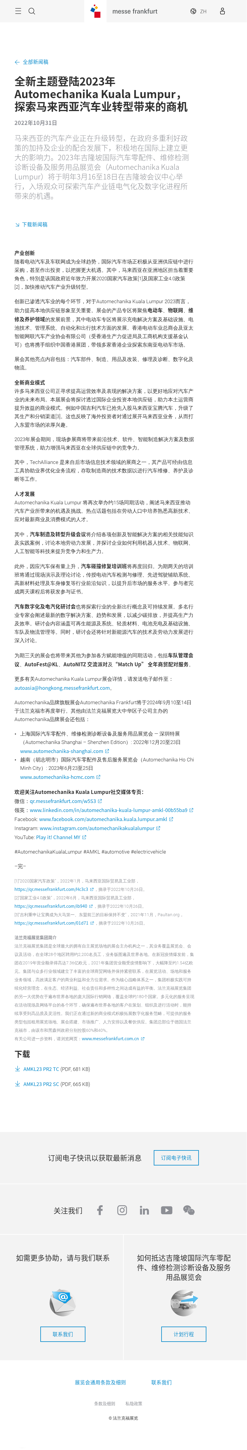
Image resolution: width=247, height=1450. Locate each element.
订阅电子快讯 (176, 1157)
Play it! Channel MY (58, 837)
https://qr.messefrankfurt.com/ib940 (50, 906)
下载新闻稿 (35, 224)
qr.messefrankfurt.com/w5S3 (63, 800)
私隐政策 (133, 1403)
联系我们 (63, 1334)
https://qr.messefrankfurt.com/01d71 (51, 923)
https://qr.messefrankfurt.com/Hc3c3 (51, 889)
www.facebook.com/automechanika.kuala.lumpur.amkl (103, 819)
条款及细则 (104, 1403)
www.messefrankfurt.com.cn (110, 1038)
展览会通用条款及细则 (100, 1382)
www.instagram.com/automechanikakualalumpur (97, 828)
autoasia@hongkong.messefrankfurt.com (62, 687)
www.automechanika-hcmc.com (57, 776)
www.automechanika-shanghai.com (61, 751)
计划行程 (184, 1334)
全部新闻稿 (35, 61)
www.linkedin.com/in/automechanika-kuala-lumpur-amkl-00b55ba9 (108, 810)
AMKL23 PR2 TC (41, 1068)
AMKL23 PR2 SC (41, 1084)
